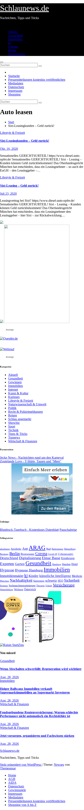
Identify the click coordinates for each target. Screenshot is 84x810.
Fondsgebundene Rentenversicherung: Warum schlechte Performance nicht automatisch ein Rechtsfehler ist (39, 714)
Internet (13, 389)
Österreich (30, 589)
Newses (59, 764)
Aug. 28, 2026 (9, 677)
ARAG (13, 32)
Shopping (14, 94)
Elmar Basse (51, 558)
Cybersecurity (65, 554)
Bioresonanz (27, 553)
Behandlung (70, 549)
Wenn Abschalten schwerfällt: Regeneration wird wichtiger (41, 669)
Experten (7, 564)
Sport (11, 426)
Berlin (12, 50)
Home (12, 775)
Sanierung (38, 580)
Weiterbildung (6, 589)
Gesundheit (15, 35)
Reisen (12, 415)
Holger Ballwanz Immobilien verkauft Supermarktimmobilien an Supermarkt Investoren (35, 690)
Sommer (4, 585)
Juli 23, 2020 (8, 193)
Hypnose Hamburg (29, 570)
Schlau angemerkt (19, 419)
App (25, 548)
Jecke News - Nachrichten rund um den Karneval (32, 457)
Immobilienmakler (11, 576)
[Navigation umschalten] (1, 62)
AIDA (12, 782)
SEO (60, 580)
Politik (12, 408)
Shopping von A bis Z (22, 805)
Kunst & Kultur (18, 393)
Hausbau (66, 564)
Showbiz (14, 422)
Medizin (77, 576)
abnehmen (5, 549)
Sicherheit (72, 580)
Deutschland (9, 558)
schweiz (51, 580)
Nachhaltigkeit (21, 580)
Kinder (34, 576)
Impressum (15, 90)
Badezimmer (57, 549)
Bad (48, 548)
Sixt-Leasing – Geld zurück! (19, 185)
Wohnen (18, 589)
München (4, 581)
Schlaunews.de (24, 8)
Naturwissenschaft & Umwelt (27, 404)
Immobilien (15, 39)
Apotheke (16, 548)
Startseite (14, 76)
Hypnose (7, 570)
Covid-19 (52, 554)
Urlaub (48, 585)
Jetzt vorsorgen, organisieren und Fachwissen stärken (37, 735)
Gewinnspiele (17, 790)
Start (11, 122)
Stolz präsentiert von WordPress (21, 764)
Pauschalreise (68, 529)
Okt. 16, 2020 (9, 148)
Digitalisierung (30, 558)
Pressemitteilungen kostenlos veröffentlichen (36, 79)
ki (9, 43)
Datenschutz (16, 87)
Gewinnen (15, 382)
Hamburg (56, 564)
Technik (13, 430)
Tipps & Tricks (17, 434)
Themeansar (7, 768)
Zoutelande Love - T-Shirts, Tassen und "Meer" (30, 461)
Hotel (74, 564)
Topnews (14, 437)
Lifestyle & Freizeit (12, 132)
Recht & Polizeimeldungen (25, 411)
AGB (11, 779)
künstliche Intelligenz (55, 576)
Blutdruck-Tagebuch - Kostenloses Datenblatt (29, 529)
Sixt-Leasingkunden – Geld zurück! (24, 140)
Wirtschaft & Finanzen (22, 441)
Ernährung (68, 558)
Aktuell (13, 375)
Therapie (40, 585)
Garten (20, 564)
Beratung (4, 554)
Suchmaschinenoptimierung (22, 585)
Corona (13, 46)
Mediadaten (15, 83)
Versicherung (16, 54)
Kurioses (14, 397)
